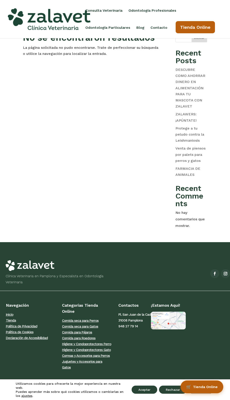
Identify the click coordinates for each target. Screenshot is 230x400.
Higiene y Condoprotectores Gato (86, 350)
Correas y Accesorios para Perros (86, 356)
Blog (140, 28)
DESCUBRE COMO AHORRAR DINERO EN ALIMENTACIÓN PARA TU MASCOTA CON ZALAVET (190, 87)
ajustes (26, 396)
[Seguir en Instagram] (225, 273)
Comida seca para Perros (80, 321)
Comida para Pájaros (77, 332)
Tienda (11, 320)
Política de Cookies (19, 332)
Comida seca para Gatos (80, 326)
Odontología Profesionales (152, 11)
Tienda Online (195, 27)
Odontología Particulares (107, 28)
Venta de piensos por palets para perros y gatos (190, 154)
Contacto (158, 28)
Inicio (9, 315)
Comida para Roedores (78, 338)
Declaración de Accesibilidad (27, 338)
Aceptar (144, 389)
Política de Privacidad (21, 326)
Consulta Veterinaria (103, 11)
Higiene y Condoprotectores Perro (86, 344)
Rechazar (173, 389)
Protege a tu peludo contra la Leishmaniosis (189, 134)
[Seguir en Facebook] (214, 273)
